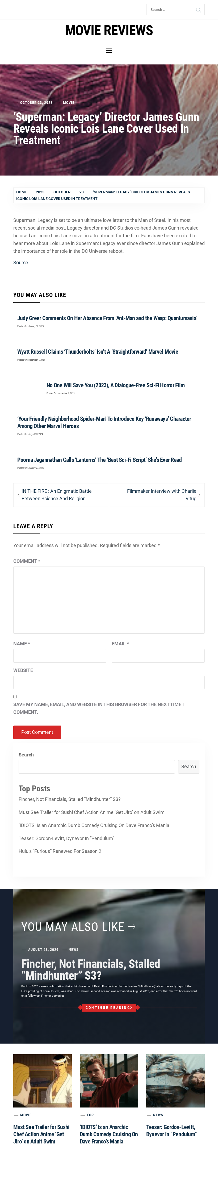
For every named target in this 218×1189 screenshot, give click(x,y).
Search (26, 755)
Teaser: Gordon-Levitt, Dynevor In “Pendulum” (66, 838)
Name (21, 643)
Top (90, 1115)
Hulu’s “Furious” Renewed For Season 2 (60, 851)
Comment (26, 561)
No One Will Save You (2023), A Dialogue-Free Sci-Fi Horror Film (116, 385)
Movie (68, 102)
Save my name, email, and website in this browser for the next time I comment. (98, 708)
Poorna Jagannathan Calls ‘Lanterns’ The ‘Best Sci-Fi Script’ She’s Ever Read (99, 460)
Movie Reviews (109, 30)
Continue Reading (108, 1007)
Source (20, 262)
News (74, 949)
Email (120, 643)
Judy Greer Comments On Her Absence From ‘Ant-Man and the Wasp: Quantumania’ (107, 318)
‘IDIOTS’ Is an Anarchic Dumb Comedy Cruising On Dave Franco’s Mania (94, 825)
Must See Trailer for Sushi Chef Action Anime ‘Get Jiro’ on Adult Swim (92, 812)
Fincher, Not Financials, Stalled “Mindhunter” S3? (70, 799)
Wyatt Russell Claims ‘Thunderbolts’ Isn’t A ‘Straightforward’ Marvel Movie (97, 351)
